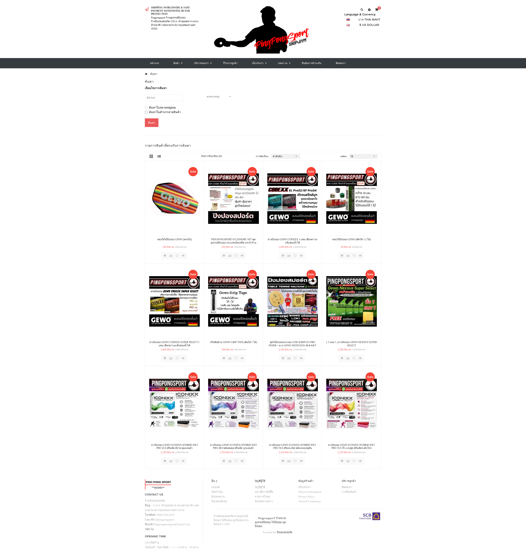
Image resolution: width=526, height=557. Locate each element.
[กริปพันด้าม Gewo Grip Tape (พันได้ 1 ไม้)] (233, 301)
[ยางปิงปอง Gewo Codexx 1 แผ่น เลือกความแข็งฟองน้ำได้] (292, 198)
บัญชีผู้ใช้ (260, 487)
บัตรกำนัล (217, 491)
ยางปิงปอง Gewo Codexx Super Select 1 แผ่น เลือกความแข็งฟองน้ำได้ (174, 344)
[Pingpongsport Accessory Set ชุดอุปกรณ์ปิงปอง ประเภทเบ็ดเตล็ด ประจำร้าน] (233, 198)
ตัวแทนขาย (218, 496)
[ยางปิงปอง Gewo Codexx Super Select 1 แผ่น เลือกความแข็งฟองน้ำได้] (174, 301)
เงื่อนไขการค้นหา (156, 88)
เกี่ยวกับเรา (304, 487)
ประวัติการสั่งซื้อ (264, 491)
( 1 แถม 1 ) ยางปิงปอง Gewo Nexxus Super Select (351, 344)
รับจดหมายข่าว (264, 501)
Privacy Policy (306, 496)
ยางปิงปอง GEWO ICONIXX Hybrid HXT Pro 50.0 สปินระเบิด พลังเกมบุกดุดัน (292, 447)
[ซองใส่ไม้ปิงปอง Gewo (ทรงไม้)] (174, 198)
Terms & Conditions (309, 501)
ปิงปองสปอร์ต (284, 532)
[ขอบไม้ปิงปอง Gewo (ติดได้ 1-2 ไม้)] (351, 198)
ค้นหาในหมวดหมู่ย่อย (162, 107)
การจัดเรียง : (262, 156)
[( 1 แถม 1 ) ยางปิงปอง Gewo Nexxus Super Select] (351, 301)
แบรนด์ (215, 487)
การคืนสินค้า (349, 491)
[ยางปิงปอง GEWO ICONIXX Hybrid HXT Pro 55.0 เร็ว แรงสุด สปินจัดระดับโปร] (351, 404)
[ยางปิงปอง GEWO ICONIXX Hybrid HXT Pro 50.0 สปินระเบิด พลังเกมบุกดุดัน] (292, 404)
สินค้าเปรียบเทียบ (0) (211, 156)
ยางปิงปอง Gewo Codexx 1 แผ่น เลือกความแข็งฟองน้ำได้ (292, 241)
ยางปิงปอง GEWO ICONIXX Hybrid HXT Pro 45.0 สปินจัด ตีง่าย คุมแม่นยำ (174, 447)
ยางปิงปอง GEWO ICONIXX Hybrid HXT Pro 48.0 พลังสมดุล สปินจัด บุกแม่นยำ (233, 447)
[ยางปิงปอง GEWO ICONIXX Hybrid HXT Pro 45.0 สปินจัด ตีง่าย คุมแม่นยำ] (174, 404)
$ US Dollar (369, 25)
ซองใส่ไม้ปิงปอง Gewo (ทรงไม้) (174, 239)
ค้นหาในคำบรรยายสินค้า (165, 112)
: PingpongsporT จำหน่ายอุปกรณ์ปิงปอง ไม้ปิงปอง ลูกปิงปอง (270, 522)
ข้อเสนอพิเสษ (219, 501)
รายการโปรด (262, 496)
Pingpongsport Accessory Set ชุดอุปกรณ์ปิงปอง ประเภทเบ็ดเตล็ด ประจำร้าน (233, 241)
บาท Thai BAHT (369, 19)
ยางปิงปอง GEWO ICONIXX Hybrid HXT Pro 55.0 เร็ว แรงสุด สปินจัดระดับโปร (351, 447)
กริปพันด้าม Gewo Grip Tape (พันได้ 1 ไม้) (233, 342)
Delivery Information (310, 491)
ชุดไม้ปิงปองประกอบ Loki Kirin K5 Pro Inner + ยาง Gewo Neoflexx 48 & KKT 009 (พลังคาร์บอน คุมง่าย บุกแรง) (292, 344)
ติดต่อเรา (347, 487)
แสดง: (343, 156)
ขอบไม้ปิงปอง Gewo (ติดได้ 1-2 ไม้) (351, 239)
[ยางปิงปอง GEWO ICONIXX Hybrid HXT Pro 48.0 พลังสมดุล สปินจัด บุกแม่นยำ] (233, 404)
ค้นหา (153, 73)
